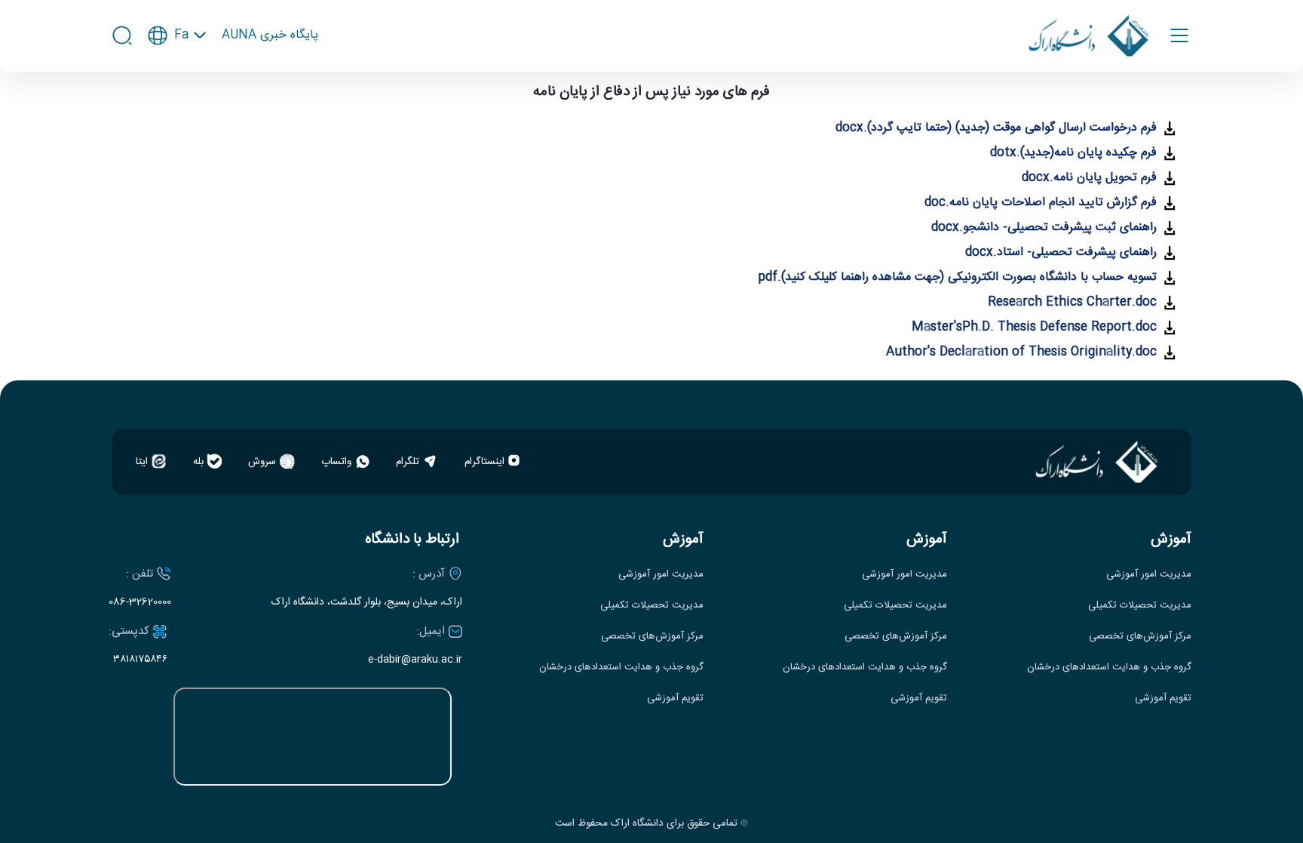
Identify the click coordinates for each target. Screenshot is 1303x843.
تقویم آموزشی (1163, 698)
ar (177, 104)
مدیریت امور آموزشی (1148, 575)
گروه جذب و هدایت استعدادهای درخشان (1109, 667)
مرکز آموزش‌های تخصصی (1140, 637)
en (177, 79)
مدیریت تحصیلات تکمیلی (1139, 606)
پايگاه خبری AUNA (270, 35)
